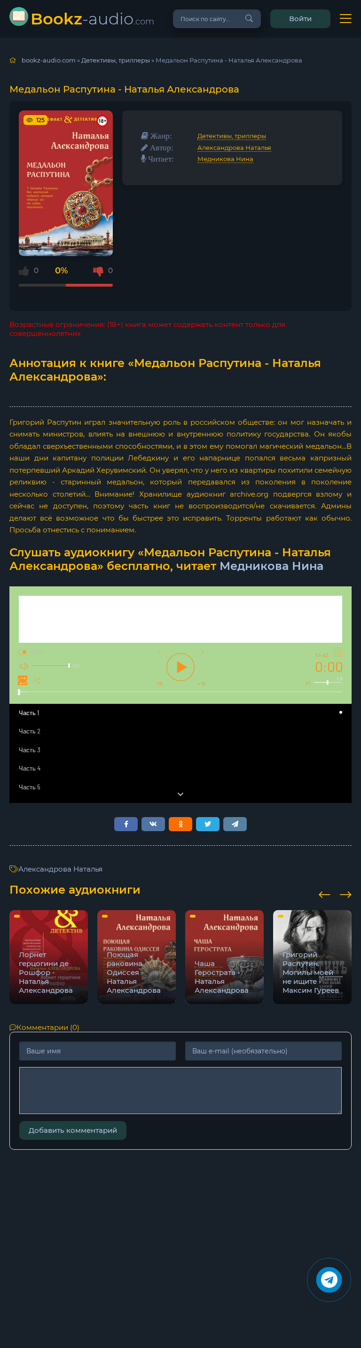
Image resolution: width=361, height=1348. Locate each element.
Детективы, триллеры (231, 136)
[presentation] (324, 893)
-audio (92, 18)
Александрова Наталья (234, 147)
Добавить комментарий (73, 1130)
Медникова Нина (225, 159)
